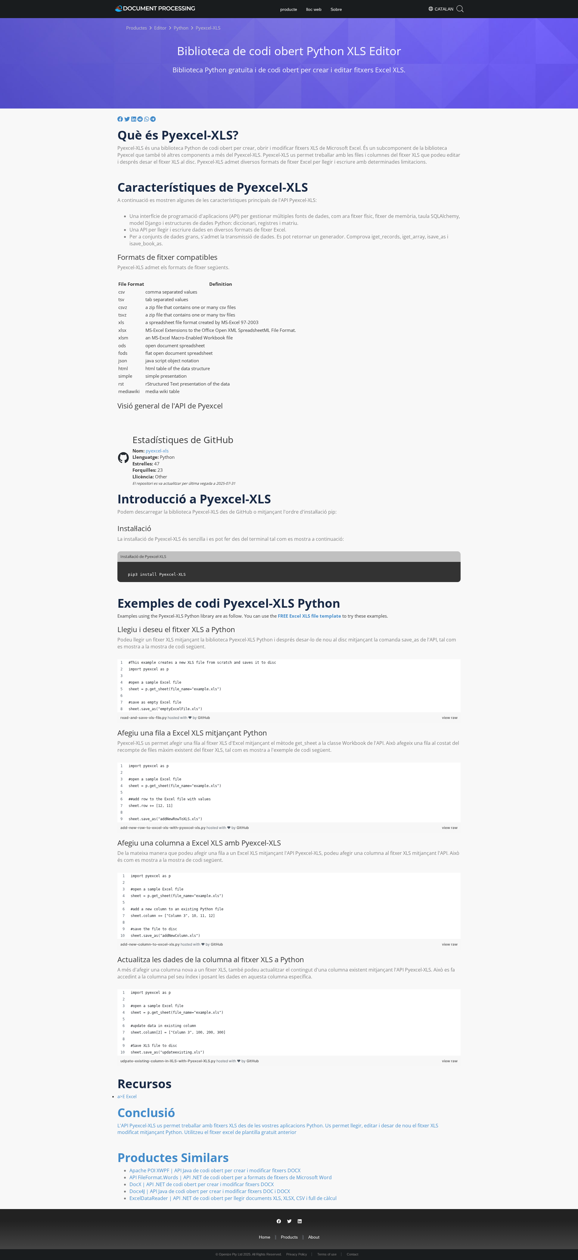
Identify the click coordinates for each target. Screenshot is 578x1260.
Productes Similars (173, 1157)
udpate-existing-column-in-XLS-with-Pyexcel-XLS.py (168, 1061)
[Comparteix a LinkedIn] (133, 119)
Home (264, 1237)
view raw (450, 717)
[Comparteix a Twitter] (127, 119)
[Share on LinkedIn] (300, 1221)
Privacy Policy (296, 1254)
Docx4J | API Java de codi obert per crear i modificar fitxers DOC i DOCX (209, 1191)
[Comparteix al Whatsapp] (146, 119)
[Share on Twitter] (289, 1221)
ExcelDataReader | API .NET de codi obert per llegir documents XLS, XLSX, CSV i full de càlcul (233, 1198)
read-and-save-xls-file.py (144, 717)
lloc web (314, 9)
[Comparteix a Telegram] (153, 119)
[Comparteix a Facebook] (120, 119)
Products (289, 1237)
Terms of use (327, 1254)
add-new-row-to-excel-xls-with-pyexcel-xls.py (163, 827)
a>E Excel (127, 1096)
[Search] (460, 8)
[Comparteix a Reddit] (140, 119)
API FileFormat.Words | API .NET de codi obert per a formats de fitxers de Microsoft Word (230, 1177)
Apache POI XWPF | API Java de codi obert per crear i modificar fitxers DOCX (214, 1170)
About (313, 1237)
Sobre (336, 9)
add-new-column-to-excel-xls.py (150, 944)
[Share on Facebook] (279, 1221)
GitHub (204, 717)
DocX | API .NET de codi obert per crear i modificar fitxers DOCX (201, 1184)
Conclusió (146, 1112)
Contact (352, 1254)
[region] (289, 685)
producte (288, 9)
